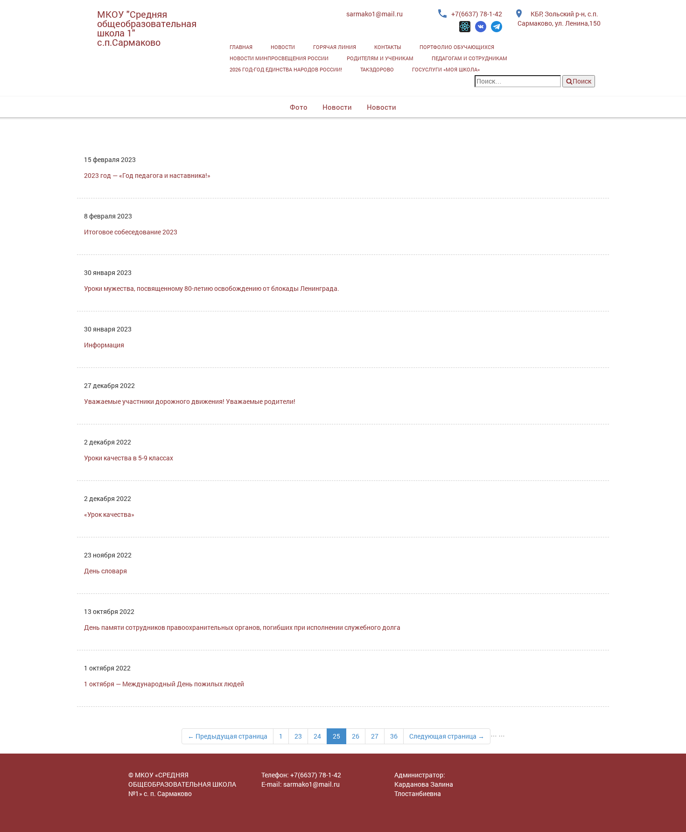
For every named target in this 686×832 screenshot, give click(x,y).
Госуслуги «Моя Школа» (446, 69)
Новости (283, 46)
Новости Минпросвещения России (279, 58)
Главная (241, 46)
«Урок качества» (109, 514)
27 (374, 736)
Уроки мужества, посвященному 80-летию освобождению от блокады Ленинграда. (211, 288)
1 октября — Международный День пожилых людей (164, 683)
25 (336, 736)
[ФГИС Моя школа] (464, 26)
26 (355, 736)
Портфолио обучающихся (457, 46)
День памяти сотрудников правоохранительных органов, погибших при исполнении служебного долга (242, 627)
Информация (104, 344)
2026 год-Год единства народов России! (286, 69)
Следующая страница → (446, 736)
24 (317, 736)
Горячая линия (334, 46)
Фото (299, 107)
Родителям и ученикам (380, 58)
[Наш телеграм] (496, 26)
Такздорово (377, 69)
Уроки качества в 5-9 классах (128, 457)
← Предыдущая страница (227, 736)
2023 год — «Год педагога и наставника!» (147, 175)
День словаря (105, 570)
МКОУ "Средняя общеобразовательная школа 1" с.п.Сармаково (146, 28)
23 (298, 736)
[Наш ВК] (480, 26)
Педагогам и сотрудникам (469, 58)
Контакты (387, 46)
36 (394, 736)
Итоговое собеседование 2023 (130, 231)
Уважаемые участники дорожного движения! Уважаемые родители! (189, 401)
